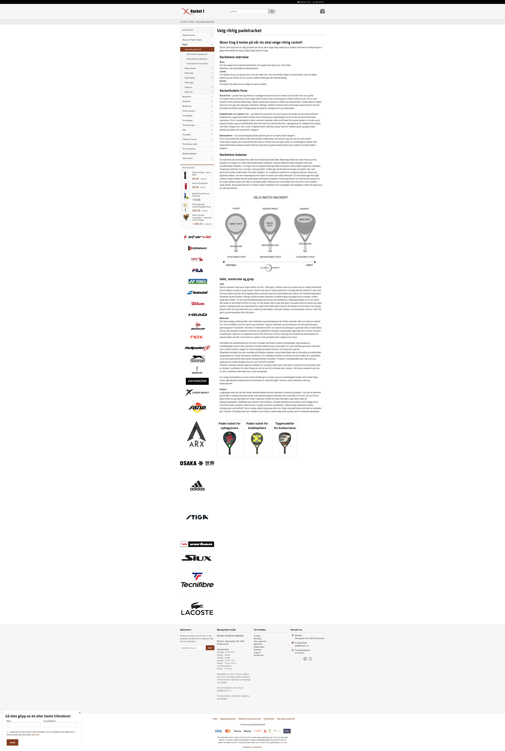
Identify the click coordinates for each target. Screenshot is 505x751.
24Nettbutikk (257, 747)
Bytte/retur (258, 644)
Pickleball (186, 101)
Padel (184, 44)
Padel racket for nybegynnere (197, 54)
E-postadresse (49, 721)
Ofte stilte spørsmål (286, 718)
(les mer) (35, 734)
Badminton (186, 96)
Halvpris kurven (188, 35)
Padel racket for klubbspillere (196, 59)
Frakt (215, 718)
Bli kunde (257, 638)
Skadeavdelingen (189, 153)
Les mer (284, 742)
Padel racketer (190, 68)
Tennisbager (187, 120)
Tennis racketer (188, 110)
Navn (9, 721)
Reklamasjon (259, 646)
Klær (184, 129)
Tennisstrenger (188, 125)
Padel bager (189, 82)
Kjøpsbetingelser (228, 718)
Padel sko (188, 87)
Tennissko (186, 134)
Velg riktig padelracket (193, 49)
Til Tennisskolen (189, 148)
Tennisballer (187, 115)
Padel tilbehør (190, 77)
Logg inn (257, 652)
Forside (183, 21)
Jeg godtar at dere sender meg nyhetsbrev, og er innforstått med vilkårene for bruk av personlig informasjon (41, 733)
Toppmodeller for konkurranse (197, 63)
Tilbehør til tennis (189, 139)
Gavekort (257, 649)
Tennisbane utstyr (189, 144)
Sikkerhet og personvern (249, 718)
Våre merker (187, 158)
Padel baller (189, 73)
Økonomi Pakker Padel (191, 39)
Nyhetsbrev (269, 718)
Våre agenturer (260, 641)
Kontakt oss (259, 655)
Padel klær (189, 92)
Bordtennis (186, 106)
